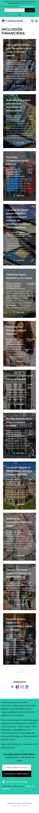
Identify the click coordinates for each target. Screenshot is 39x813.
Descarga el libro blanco (17, 774)
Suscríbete (30, 10)
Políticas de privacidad (20, 806)
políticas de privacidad (26, 6)
